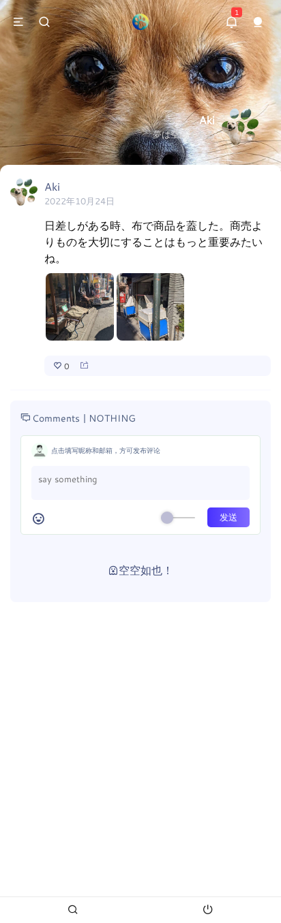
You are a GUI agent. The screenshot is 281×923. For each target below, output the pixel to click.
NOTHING (112, 417)
